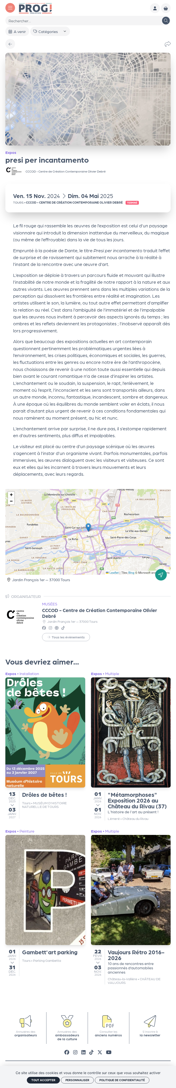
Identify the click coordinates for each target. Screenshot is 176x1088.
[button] (88, 527)
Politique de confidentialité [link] (122, 1080)
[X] (99, 1052)
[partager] (168, 44)
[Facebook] (66, 1052)
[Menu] (10, 8)
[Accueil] (35, 7)
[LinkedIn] (83, 1052)
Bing (131, 572)
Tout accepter (43, 1080)
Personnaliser (77, 1080)
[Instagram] (75, 1052)
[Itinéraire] (161, 575)
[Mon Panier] (166, 8)
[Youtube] (108, 1052)
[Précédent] (10, 44)
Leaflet (114, 572)
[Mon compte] (155, 8)
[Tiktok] (91, 1052)
